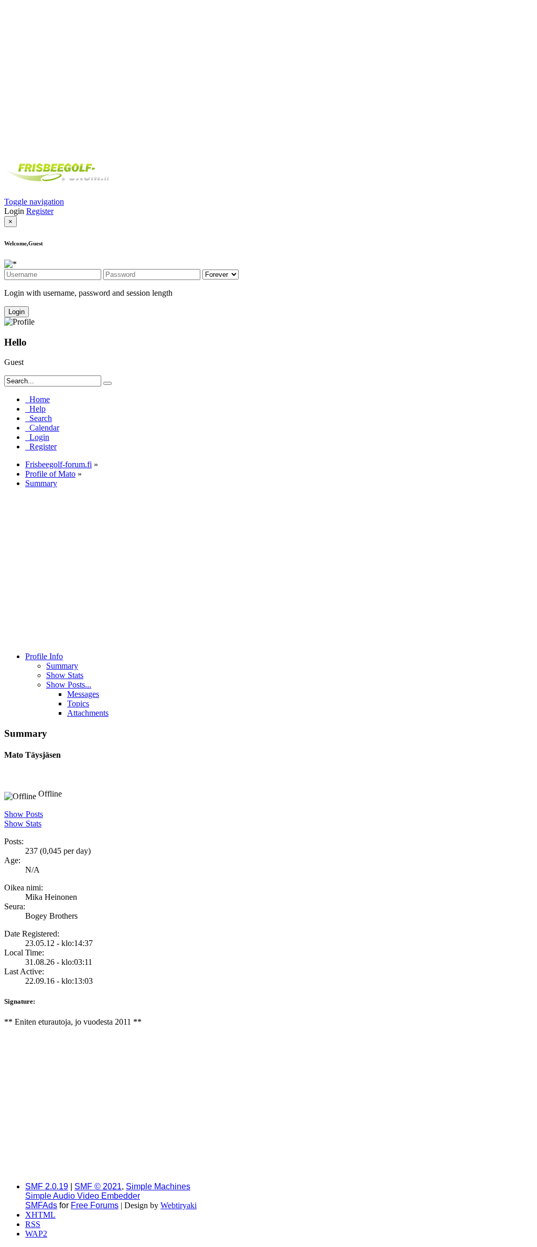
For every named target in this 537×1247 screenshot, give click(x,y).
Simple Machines (158, 1186)
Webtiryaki (178, 1205)
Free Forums (95, 1205)
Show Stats (22, 823)
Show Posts (23, 814)
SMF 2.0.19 (46, 1186)
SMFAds (41, 1205)
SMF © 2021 (98, 1186)
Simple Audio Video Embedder (82, 1195)
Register (39, 211)
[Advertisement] (268, 77)
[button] (34, 201)
